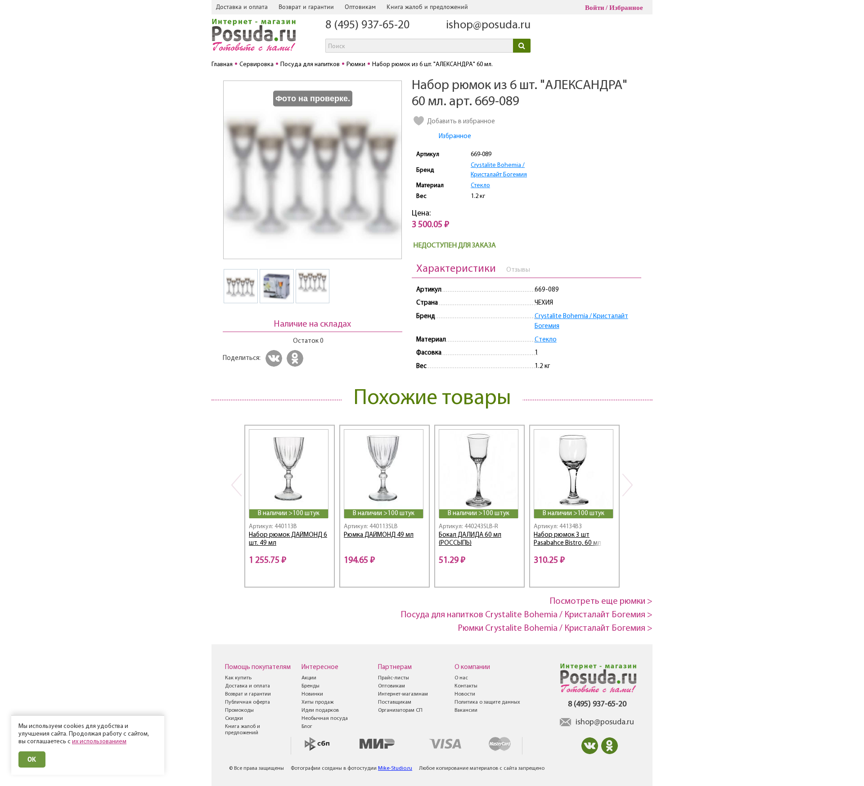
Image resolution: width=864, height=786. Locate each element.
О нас (461, 678)
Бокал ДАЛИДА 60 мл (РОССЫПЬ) (470, 539)
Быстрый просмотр (289, 497)
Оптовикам (360, 7)
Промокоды (239, 710)
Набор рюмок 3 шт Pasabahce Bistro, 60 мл (567, 539)
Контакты (465, 686)
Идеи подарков (320, 710)
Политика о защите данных (487, 702)
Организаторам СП (400, 710)
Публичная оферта (247, 702)
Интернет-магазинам (403, 694)
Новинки (312, 694)
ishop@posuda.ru (488, 25)
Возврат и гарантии (306, 7)
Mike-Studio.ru (395, 768)
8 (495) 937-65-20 (367, 25)
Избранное (626, 7)
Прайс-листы (393, 678)
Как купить (238, 678)
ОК (31, 759)
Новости (464, 694)
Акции (309, 678)
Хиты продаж (317, 702)
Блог (307, 726)
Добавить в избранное (461, 121)
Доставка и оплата (242, 7)
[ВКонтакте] (275, 358)
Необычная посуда (325, 718)
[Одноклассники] (296, 358)
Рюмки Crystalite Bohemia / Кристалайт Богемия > (555, 628)
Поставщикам (394, 702)
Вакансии (465, 710)
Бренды (311, 686)
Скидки (234, 718)
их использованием (99, 741)
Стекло (480, 185)
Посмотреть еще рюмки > (601, 601)
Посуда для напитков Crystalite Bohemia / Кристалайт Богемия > (526, 615)
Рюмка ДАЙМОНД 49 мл (379, 535)
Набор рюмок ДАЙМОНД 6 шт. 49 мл (288, 539)
